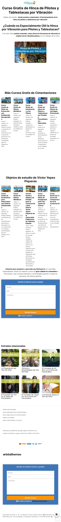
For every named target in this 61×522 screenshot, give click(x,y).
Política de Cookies (8, 417)
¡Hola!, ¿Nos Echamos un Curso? (12, 420)
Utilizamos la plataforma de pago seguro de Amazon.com (20, 430)
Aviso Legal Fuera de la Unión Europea (14, 415)
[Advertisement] (30, 77)
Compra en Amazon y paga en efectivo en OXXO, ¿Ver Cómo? (21, 433)
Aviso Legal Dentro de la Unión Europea (14, 412)
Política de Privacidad (39, 315)
